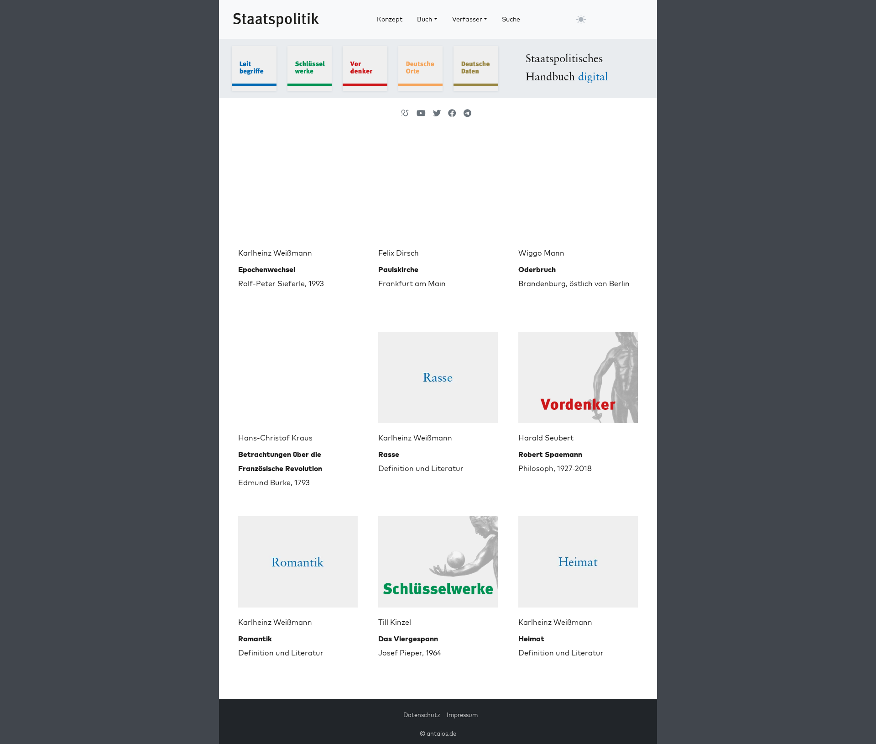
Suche (511, 19)
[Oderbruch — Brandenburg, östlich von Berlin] (578, 189)
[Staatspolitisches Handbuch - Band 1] (254, 67)
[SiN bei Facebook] (452, 113)
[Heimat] (578, 558)
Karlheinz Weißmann (275, 252)
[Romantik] (298, 558)
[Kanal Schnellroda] (421, 113)
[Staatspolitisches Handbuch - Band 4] (420, 67)
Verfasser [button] (467, 19)
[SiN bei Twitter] (437, 113)
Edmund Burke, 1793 (280, 468)
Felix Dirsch (398, 252)
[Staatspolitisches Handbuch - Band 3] (365, 67)
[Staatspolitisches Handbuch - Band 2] (309, 67)
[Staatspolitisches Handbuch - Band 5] (476, 67)
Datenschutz (421, 714)
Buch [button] (424, 19)
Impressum (462, 714)
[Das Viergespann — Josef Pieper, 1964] (438, 558)
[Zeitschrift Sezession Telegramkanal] (467, 113)
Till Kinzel (394, 622)
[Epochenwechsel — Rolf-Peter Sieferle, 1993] (298, 189)
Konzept (389, 19)
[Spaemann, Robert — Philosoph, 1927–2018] (578, 374)
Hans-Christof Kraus (275, 437)
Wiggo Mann (541, 252)
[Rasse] (438, 374)
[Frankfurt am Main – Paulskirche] (438, 189)
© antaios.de (438, 733)
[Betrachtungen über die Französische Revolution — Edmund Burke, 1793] (298, 374)
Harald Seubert (546, 437)
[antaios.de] (405, 113)
